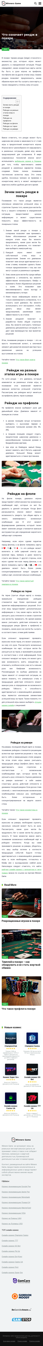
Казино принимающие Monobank (16, 1197)
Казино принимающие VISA (13, 1213)
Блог (11, 41)
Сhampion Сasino (32, 1046)
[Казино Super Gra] (11, 1074)
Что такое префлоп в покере (19, 1008)
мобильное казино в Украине (28, 161)
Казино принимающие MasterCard (16, 1208)
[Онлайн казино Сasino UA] (11, 1103)
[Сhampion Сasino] (32, 1043)
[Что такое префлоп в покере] (21, 991)
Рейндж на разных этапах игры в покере (10, 112)
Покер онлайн (22, 1341)
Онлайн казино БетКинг (12, 1257)
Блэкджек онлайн (9, 1341)
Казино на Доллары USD (12, 1224)
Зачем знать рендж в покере (11, 106)
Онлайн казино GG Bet (32, 1078)
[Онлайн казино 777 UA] (32, 1103)
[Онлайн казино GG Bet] (32, 1074)
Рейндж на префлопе (7, 119)
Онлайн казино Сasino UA (10, 1107)
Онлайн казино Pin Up (11, 1251)
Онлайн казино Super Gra (12, 1273)
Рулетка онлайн (34, 1341)
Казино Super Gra (10, 1077)
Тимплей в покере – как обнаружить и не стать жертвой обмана (21, 964)
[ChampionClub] (11, 1043)
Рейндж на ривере (10, 129)
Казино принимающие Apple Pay (16, 1192)
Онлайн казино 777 (10, 1241)
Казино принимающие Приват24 (16, 1202)
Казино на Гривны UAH (11, 1218)
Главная (4, 41)
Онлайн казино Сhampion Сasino (15, 1235)
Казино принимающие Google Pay (16, 1186)
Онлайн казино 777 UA (32, 1107)
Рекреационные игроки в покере (21, 921)
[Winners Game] (12, 3)
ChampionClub (11, 1046)
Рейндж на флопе (10, 123)
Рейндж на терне (10, 126)
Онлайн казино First (10, 1267)
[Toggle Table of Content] (16, 102)
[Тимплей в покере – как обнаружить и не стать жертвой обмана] (21, 944)
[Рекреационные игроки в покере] (21, 903)
